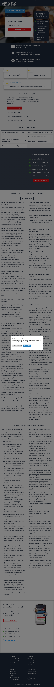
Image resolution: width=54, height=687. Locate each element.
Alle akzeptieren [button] (27, 345)
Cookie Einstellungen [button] (17, 345)
